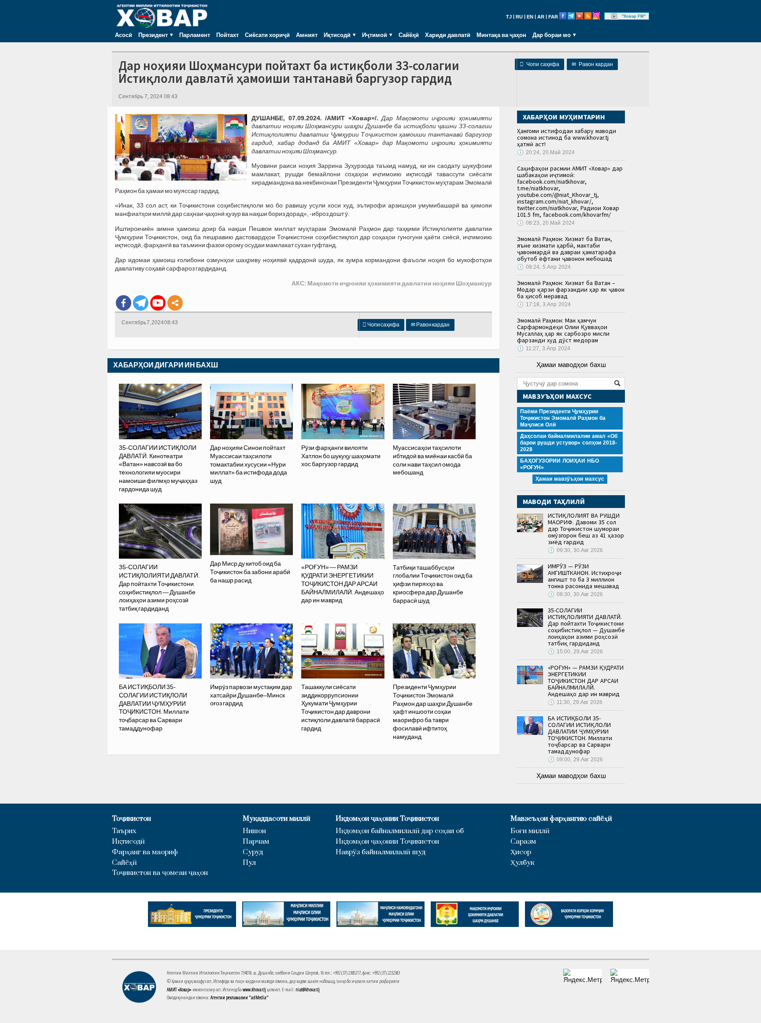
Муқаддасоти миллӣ (276, 819)
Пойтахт (227, 34)
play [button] (614, 16)
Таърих (124, 831)
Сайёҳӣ (409, 34)
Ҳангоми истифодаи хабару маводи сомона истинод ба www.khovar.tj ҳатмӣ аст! (566, 137)
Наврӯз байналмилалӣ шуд (380, 852)
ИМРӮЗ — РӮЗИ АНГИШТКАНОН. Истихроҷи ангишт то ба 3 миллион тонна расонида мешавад (584, 576)
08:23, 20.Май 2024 (546, 223)
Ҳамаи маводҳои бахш (571, 364)
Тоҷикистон (131, 819)
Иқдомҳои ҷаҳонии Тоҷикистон (387, 819)
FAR (553, 16)
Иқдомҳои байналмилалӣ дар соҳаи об (400, 831)
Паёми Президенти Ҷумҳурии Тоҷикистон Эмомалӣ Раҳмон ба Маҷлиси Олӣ (563, 418)
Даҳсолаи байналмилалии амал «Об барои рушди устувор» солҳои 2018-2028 (568, 442)
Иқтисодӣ (128, 842)
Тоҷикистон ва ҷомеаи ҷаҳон (160, 873)
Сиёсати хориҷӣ (267, 34)
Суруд (253, 852)
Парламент (194, 34)
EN (530, 16)
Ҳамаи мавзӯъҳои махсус (570, 479)
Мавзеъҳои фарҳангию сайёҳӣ (561, 819)
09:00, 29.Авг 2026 (575, 759)
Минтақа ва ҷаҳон (501, 34)
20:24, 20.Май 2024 (546, 152)
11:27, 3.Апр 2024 (543, 348)
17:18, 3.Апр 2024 (544, 304)
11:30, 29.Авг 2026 (575, 702)
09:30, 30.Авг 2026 (575, 550)
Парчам (256, 842)
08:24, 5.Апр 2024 (544, 267)
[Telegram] (140, 303)
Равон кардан (592, 64)
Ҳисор (520, 852)
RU (519, 16)
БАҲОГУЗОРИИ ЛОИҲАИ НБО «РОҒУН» (559, 464)
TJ (509, 16)
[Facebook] (123, 303)
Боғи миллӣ (530, 831)
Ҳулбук (522, 863)
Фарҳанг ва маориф (145, 852)
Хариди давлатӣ (447, 34)
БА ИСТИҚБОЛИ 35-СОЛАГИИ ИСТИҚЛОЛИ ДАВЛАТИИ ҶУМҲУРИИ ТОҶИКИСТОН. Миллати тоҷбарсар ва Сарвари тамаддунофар (580, 734)
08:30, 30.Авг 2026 (575, 594)
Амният (307, 34)
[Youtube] (158, 303)
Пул (249, 863)
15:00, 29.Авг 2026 (575, 652)
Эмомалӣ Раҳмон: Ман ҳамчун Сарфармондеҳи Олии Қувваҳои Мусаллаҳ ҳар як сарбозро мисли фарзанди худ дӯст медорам (563, 330)
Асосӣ (123, 34)
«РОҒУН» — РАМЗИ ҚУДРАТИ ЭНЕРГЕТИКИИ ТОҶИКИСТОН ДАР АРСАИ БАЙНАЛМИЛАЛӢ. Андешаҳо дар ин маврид (586, 680)
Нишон (254, 831)
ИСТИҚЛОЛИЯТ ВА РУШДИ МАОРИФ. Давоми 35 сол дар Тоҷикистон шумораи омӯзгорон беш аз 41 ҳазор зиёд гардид (586, 529)
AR (540, 16)
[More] (175, 303)
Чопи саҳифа (539, 64)
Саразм (523, 842)
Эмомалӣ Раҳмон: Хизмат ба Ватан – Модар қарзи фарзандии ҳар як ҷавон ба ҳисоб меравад (570, 289)
